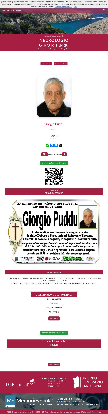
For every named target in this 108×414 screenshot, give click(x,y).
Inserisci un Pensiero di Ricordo (54, 163)
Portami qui (54, 318)
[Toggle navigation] (103, 8)
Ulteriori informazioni (63, 7)
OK (75, 7)
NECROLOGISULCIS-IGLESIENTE (11, 9)
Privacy (99, 412)
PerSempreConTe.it (88, 412)
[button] (54, 345)
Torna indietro (46, 64)
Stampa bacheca (61, 64)
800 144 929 (54, 386)
